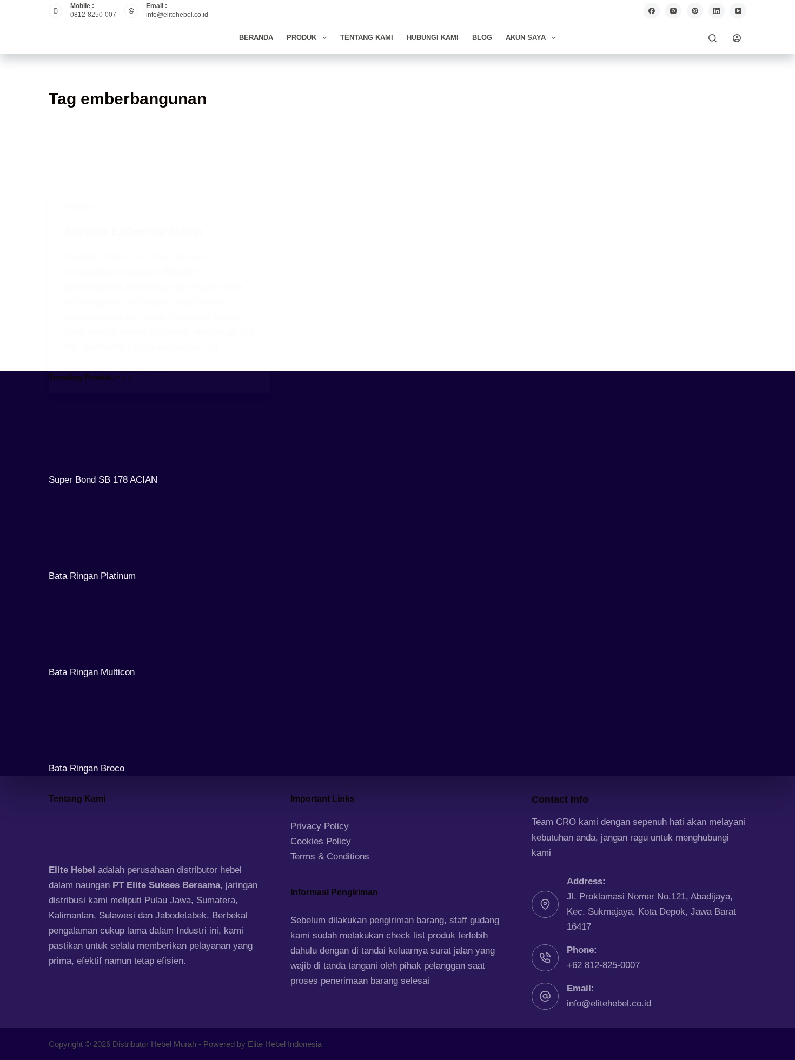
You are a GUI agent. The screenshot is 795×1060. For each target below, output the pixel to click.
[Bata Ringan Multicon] (89, 624)
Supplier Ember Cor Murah (133, 231)
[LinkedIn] (716, 11)
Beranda (256, 38)
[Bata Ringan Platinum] (89, 527)
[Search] (712, 38)
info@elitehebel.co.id (177, 14)
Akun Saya (526, 38)
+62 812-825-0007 (603, 965)
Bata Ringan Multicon (92, 672)
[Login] (737, 38)
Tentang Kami (366, 38)
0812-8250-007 (93, 14)
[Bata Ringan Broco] (89, 720)
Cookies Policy (320, 841)
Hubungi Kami (433, 38)
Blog (482, 38)
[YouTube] (738, 11)
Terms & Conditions (329, 856)
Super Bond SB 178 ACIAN (103, 480)
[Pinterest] (695, 11)
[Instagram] (673, 11)
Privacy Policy (319, 826)
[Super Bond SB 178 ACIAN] (89, 431)
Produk (301, 38)
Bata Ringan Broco (86, 768)
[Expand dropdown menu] (324, 37)
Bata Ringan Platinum (92, 576)
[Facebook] (652, 11)
